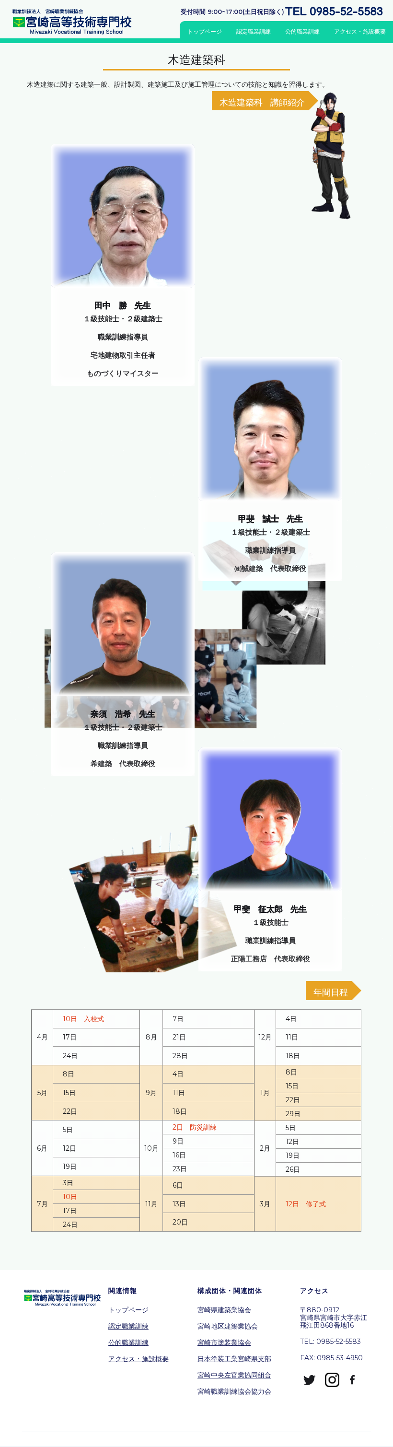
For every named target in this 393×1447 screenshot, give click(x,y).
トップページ (204, 31)
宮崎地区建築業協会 (227, 1326)
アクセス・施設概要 (360, 31)
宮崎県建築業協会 (224, 1310)
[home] (76, 21)
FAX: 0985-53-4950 (331, 1358)
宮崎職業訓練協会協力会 (234, 1391)
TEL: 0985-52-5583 (330, 1341)
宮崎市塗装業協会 (224, 1342)
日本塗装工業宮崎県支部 (234, 1359)
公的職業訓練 (302, 31)
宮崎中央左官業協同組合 (234, 1375)
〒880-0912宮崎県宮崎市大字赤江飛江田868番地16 (333, 1317)
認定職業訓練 (253, 31)
